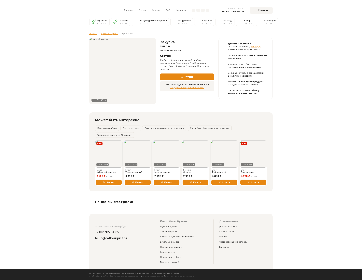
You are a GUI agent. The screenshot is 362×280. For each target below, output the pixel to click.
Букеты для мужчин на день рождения (164, 128)
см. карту (255, 46)
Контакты (181, 10)
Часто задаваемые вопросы (233, 242)
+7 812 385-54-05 (233, 11)
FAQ (168, 10)
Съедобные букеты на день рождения (209, 128)
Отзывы (156, 10)
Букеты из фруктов (169, 242)
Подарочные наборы (171, 257)
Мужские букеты (168, 226)
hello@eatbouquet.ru (111, 238)
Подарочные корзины (171, 247)
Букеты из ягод (168, 252)
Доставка (128, 10)
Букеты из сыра (131, 128)
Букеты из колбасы (107, 128)
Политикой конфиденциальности (178, 276)
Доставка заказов (228, 226)
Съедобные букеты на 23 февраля (114, 135)
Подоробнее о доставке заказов (187, 87)
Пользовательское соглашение (150, 273)
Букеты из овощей (169, 262)
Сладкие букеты (168, 231)
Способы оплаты (227, 231)
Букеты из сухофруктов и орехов (177, 237)
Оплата (142, 10)
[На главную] (103, 10)
